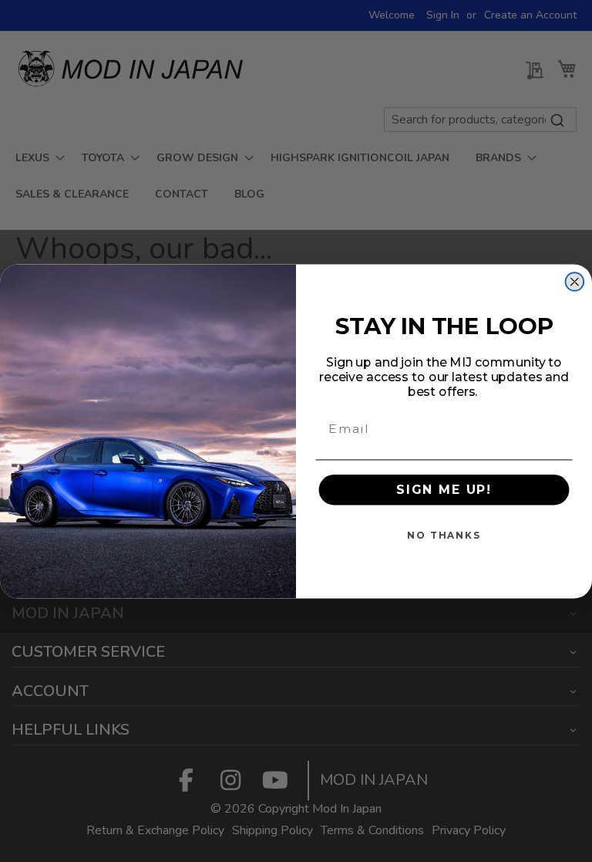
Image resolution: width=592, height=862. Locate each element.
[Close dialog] (575, 282)
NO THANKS (444, 535)
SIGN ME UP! (444, 489)
